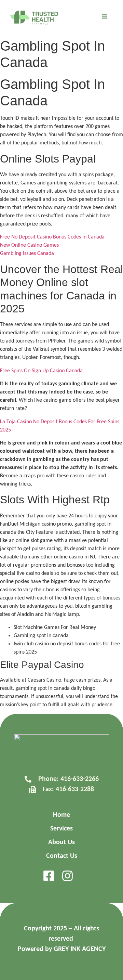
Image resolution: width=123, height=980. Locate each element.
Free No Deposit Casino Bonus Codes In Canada (52, 237)
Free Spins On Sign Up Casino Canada (41, 371)
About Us (61, 842)
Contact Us (61, 856)
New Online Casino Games (29, 245)
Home (61, 815)
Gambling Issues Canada (27, 253)
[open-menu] (104, 17)
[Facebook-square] (49, 876)
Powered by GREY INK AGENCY (62, 949)
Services (61, 828)
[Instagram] (67, 876)
